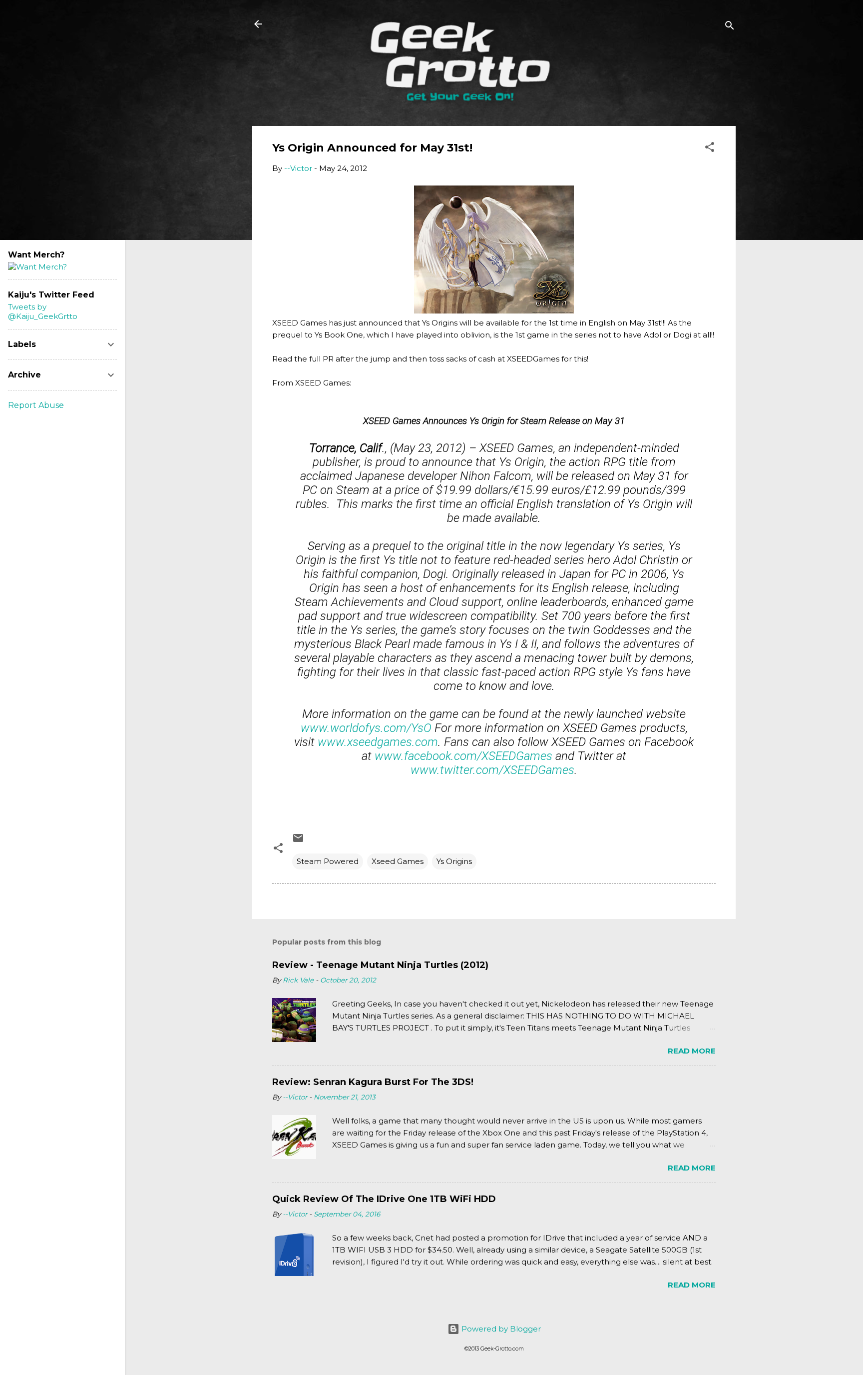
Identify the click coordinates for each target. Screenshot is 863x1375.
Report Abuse (36, 405)
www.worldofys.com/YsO (366, 728)
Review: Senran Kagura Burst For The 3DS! (372, 1082)
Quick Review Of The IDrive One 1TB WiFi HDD (384, 1199)
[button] (710, 148)
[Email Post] (298, 841)
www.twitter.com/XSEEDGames (492, 770)
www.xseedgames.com (378, 742)
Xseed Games (398, 861)
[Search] (730, 27)
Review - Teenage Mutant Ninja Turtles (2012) (380, 965)
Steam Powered (328, 861)
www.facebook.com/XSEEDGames (463, 756)
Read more (692, 1051)
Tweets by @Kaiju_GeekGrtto (42, 311)
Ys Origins (454, 861)
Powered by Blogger (500, 1329)
